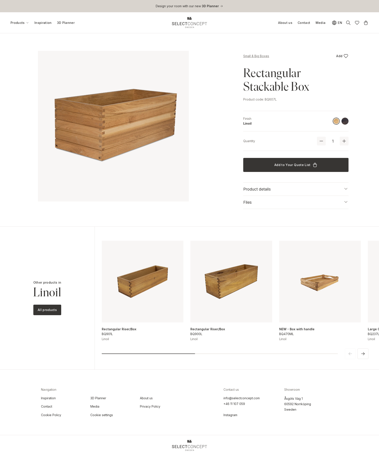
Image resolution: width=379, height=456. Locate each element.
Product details (257, 189)
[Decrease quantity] (321, 141)
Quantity (249, 141)
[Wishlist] (357, 22)
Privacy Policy (150, 406)
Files (247, 202)
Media (321, 23)
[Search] (348, 22)
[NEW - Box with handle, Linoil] (320, 281)
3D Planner (66, 23)
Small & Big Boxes (256, 56)
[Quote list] (365, 22)
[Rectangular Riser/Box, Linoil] (142, 281)
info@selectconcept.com (241, 398)
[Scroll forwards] (363, 353)
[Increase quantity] (344, 141)
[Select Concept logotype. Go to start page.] (189, 22)
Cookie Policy (51, 415)
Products (18, 23)
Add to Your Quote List (292, 165)
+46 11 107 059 (234, 404)
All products (47, 310)
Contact (304, 23)
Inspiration (43, 23)
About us (285, 23)
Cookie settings (101, 415)
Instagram (230, 415)
